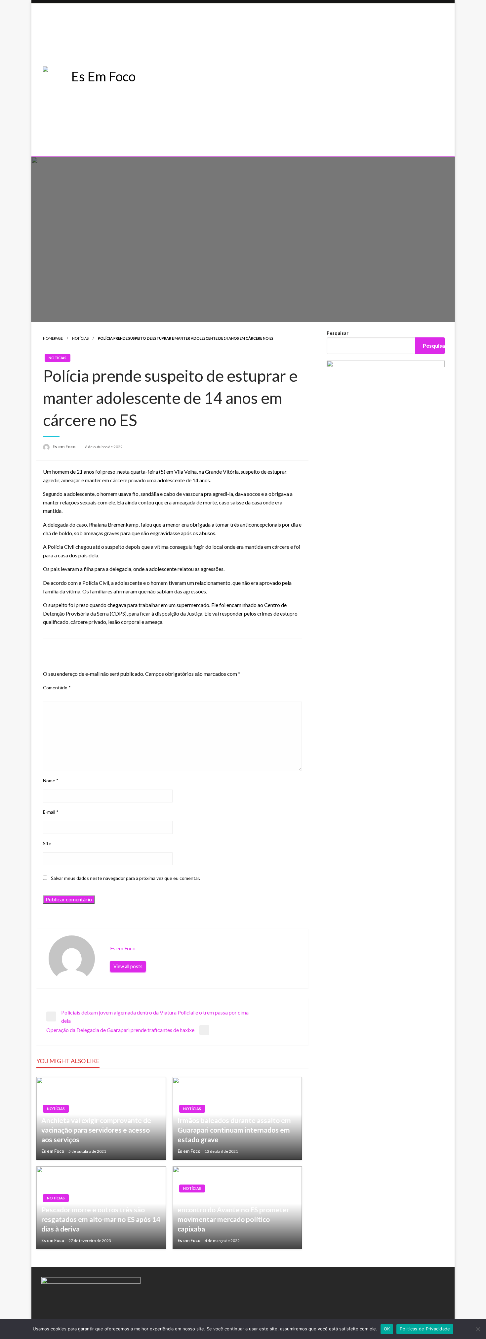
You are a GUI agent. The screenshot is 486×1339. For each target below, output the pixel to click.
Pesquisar (337, 333)
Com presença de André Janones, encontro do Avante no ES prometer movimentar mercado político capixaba (233, 1214)
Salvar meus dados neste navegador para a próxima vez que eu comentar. (125, 878)
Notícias (80, 338)
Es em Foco (64, 446)
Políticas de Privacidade (425, 1328)
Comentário (57, 687)
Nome (51, 780)
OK (387, 1328)
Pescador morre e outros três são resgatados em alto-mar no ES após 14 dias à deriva (100, 1219)
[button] (311, 134)
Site (47, 843)
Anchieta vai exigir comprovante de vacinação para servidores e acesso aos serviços (96, 1130)
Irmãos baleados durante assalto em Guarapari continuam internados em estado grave (234, 1130)
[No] (477, 1329)
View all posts (127, 966)
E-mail (51, 812)
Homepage (53, 338)
